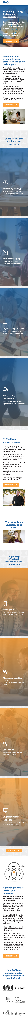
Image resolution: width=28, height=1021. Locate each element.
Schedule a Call (10, 41)
